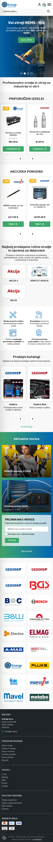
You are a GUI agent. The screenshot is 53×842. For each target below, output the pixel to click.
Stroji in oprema (8, 751)
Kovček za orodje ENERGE (13, 134)
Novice (4, 783)
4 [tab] (31, 73)
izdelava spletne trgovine (21, 839)
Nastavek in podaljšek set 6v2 (40, 133)
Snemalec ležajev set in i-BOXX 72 (40, 206)
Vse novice (26, 551)
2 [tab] (24, 73)
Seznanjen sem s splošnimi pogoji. (21, 534)
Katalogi (5, 777)
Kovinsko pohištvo (9, 754)
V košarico (11, 149)
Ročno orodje (7, 746)
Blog (3, 780)
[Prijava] (39, 4)
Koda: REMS (26, 40)
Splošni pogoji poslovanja (12, 803)
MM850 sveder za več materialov (13, 206)
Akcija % (5, 760)
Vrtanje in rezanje (9, 748)
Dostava (5, 809)
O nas (4, 774)
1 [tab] (21, 73)
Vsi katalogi (26, 426)
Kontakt (5, 786)
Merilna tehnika (8, 757)
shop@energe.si (11, 732)
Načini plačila (7, 806)
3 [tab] (28, 73)
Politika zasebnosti (9, 800)
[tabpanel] (26, 46)
